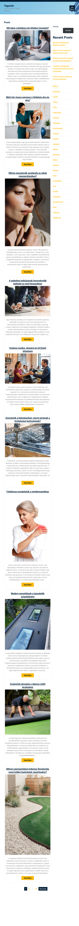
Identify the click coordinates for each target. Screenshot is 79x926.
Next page (43, 889)
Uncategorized (58, 202)
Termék (55, 191)
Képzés (55, 149)
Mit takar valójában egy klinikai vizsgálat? (28, 28)
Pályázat (56, 165)
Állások (55, 86)
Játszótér (56, 144)
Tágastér (9, 5)
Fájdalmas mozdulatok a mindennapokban (27, 491)
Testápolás (56, 197)
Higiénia (56, 134)
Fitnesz (55, 102)
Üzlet (54, 207)
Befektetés (56, 91)
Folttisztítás (57, 113)
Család (55, 97)
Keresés (56, 27)
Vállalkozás (57, 218)
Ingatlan (55, 139)
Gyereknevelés (58, 128)
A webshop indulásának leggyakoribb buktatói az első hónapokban (63, 68)
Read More (29, 88)
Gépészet (56, 118)
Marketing (56, 155)
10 (36, 888)
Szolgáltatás (57, 181)
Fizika (55, 107)
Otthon (55, 160)
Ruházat (55, 170)
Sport (55, 176)
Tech (54, 186)
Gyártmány (56, 123)
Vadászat (56, 212)
